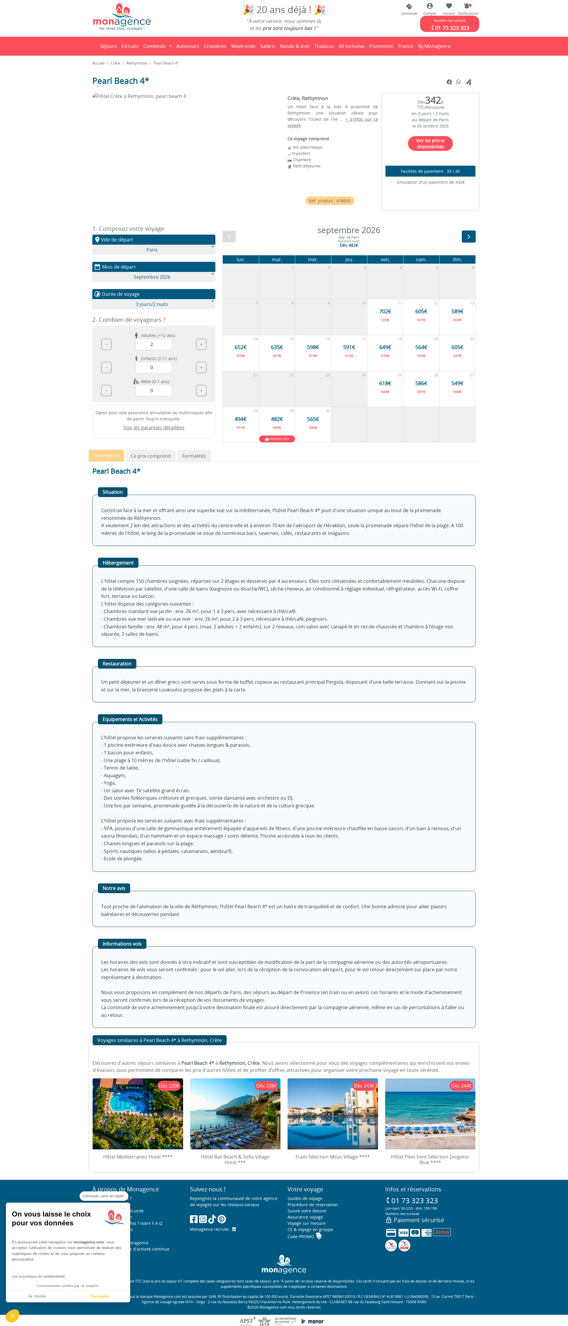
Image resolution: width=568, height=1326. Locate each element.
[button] (467, 9)
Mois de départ (115, 266)
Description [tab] (106, 455)
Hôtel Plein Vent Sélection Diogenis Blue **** (430, 1160)
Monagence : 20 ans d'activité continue (131, 1249)
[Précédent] (229, 236)
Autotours (187, 46)
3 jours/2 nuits (152, 304)
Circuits (130, 46)
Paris (152, 249)
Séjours (109, 48)
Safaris (269, 48)
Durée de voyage (117, 294)
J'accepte (99, 1296)
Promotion (381, 48)
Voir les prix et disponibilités (430, 143)
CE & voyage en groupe (310, 1229)
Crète (115, 63)
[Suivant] (469, 236)
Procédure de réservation (313, 1204)
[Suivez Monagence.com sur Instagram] (203, 1219)
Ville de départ (113, 239)
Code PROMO (305, 1236)
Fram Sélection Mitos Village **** (333, 1157)
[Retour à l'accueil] (121, 16)
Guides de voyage (305, 1198)
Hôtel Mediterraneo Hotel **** (137, 1157)
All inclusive (352, 48)
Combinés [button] (154, 46)
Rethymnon (136, 63)
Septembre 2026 (152, 277)
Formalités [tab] (194, 456)
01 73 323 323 (411, 1200)
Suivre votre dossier (307, 1211)
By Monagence (435, 48)
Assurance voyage (305, 1217)
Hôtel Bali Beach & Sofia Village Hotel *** (235, 1160)
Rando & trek (296, 48)
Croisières (215, 46)
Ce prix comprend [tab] (151, 456)
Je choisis (37, 1296)
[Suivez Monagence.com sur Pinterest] (221, 1219)
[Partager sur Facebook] (449, 82)
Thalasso (325, 48)
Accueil (98, 63)
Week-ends (243, 46)
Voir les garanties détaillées (154, 427)
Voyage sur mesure (306, 1223)
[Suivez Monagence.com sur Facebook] (194, 1219)
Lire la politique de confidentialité (38, 1277)
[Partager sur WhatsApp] (458, 82)
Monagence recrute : (211, 1229)
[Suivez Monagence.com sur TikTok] (212, 1219)
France (407, 48)
